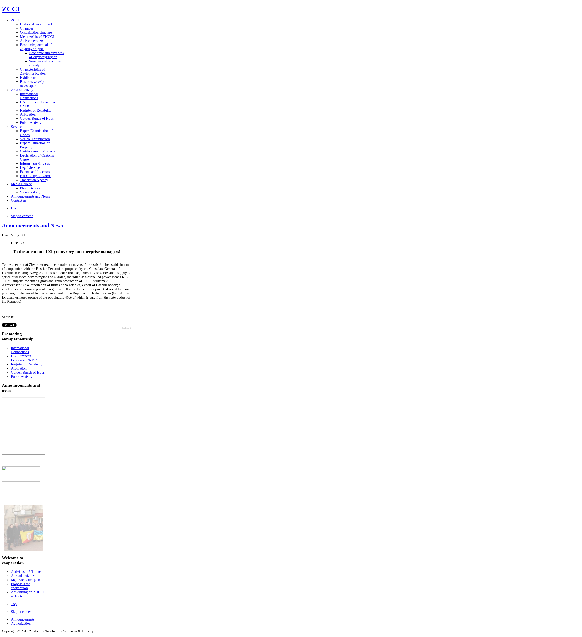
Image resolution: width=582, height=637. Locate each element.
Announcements (22, 619)
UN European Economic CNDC (24, 358)
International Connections (20, 350)
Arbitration (19, 368)
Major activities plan (25, 580)
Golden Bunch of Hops (28, 372)
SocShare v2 (126, 328)
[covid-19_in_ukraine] (21, 480)
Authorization (21, 623)
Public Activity (21, 376)
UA (13, 208)
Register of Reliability (26, 364)
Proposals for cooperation (20, 586)
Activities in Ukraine (26, 572)
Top (14, 604)
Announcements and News (32, 225)
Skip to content (22, 216)
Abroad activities (23, 576)
